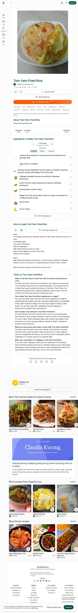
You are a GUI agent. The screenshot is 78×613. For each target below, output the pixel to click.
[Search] (66, 3)
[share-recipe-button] (21, 92)
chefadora (43, 566)
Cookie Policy (69, 592)
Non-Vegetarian (53, 106)
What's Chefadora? (16, 588)
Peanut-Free (40, 109)
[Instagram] (35, 580)
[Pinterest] (41, 580)
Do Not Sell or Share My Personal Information (69, 598)
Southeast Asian (31, 106)
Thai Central (17, 106)
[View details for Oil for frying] (15, 209)
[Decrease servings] (33, 144)
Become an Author (51, 588)
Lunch (44, 106)
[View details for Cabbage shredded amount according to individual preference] (15, 177)
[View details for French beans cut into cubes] (15, 190)
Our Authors (33, 600)
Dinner (39, 106)
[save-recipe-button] (15, 92)
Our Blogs (34, 592)
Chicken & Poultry (56, 109)
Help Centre (16, 595)
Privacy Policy (69, 590)
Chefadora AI (16, 590)
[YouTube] (47, 580)
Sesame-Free (66, 109)
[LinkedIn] (44, 580)
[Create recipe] (62, 3)
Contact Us (51, 592)
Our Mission (16, 592)
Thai (24, 106)
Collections (33, 595)
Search (34, 590)
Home (34, 588)
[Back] (11, 3)
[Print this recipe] (21, 230)
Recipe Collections (33, 597)
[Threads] (49, 580)
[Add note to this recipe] (15, 230)
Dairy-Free (17, 109)
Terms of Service (69, 588)
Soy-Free (47, 109)
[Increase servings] (52, 144)
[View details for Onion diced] (15, 203)
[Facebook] (38, 580)
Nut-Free (33, 109)
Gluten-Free (62, 106)
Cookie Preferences (68, 595)
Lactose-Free (25, 109)
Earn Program (51, 590)
